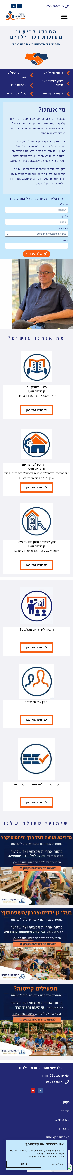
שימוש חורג (18, 85)
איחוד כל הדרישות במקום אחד (36, 44)
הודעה (65, 240)
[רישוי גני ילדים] (68, 73)
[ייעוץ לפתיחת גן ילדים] (68, 83)
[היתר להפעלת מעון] (31, 75)
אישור (24, 1164)
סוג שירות (63, 228)
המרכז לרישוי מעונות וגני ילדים (36, 34)
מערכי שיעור (61, 1119)
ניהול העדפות (57, 1164)
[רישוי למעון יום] (68, 93)
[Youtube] (13, 6)
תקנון (66, 1102)
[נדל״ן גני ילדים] (31, 93)
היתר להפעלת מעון (17, 74)
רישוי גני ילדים (53, 73)
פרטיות (65, 1111)
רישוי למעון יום (53, 93)
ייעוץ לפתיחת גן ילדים (52, 83)
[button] (64, 17)
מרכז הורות (63, 1128)
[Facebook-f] (19, 6)
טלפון (65, 216)
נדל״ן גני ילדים (16, 93)
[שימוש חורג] (31, 85)
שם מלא (64, 204)
